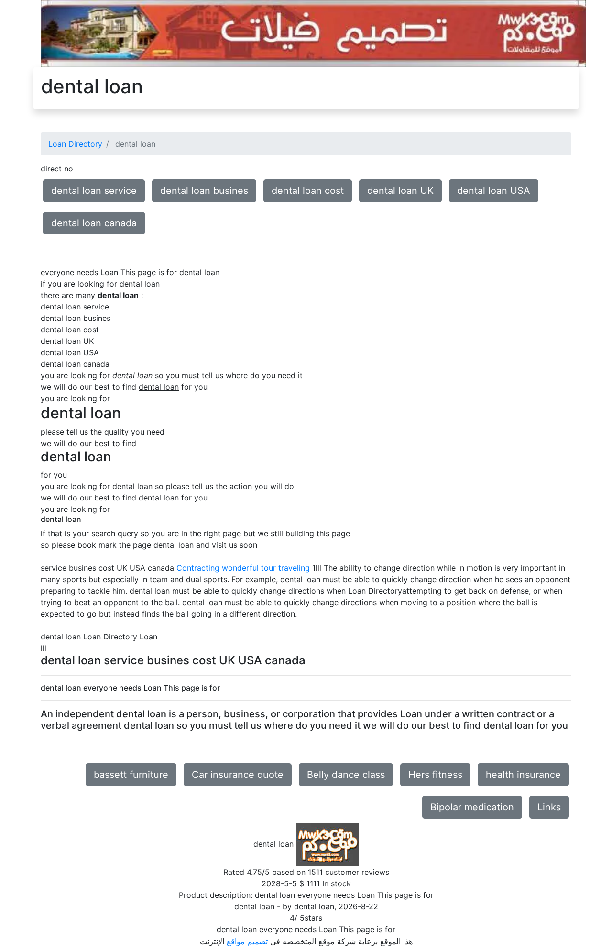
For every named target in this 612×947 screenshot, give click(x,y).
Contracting (197, 568)
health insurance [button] (523, 774)
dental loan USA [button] (493, 190)
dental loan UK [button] (400, 190)
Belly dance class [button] (346, 774)
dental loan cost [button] (308, 190)
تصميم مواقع (247, 941)
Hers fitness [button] (435, 774)
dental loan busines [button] (204, 190)
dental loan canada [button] (94, 223)
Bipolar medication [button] (472, 807)
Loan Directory (75, 144)
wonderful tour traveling (266, 568)
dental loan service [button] (94, 190)
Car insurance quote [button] (238, 774)
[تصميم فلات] (313, 33)
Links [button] (549, 807)
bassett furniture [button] (131, 774)
